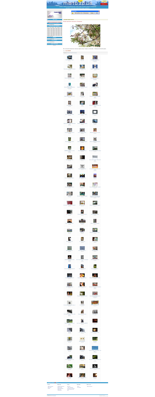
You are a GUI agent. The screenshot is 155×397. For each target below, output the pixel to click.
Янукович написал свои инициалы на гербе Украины (69, 88)
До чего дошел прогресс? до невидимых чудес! (82, 260)
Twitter (71, 52)
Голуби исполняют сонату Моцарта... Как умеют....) (95, 351)
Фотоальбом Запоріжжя (70, 388)
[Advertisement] (77, 16)
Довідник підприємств (61, 386)
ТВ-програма (60, 390)
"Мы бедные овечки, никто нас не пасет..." (69, 324)
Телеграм (75, 52)
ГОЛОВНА (61, 6)
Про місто (68, 386)
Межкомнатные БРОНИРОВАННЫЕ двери (95, 97)
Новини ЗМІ (59, 389)
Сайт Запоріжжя (53, 395)
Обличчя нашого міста (70, 389)
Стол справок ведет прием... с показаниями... (95, 79)
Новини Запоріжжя (60, 388)
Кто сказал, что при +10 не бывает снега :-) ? (95, 360)
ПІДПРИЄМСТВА (72, 6)
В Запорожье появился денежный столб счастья (95, 106)
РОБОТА (88, 6)
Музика (49, 388)
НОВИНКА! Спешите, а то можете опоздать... (70, 151)
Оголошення (79, 387)
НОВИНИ (65, 6)
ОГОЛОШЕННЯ (93, 6)
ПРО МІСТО (84, 6)
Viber (73, 52)
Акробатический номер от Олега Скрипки (69, 260)
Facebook (68, 52)
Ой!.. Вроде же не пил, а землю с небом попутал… (69, 315)
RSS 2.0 (57, 382)
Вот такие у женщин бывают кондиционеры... (95, 61)
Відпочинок (49, 387)
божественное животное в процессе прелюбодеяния (95, 297)
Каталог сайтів (60, 387)
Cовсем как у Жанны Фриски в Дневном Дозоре (95, 288)
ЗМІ (68, 6)
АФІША (80, 6)
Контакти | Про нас (102, 395)
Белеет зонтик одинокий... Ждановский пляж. (95, 160)
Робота (78, 386)
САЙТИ (77, 6)
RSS (68, 390)
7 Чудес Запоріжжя (70, 387)
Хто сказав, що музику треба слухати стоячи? (95, 170)
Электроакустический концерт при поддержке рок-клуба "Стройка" (95, 197)
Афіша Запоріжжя (50, 386)
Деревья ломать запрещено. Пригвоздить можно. (70, 124)
